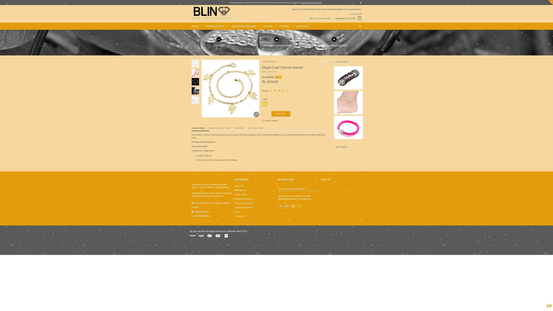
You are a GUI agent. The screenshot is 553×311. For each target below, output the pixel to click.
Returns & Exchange (244, 203)
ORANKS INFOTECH (237, 231)
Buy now (281, 114)
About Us (239, 186)
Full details (198, 128)
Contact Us (240, 216)
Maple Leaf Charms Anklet (282, 67)
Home (265, 61)
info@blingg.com (201, 211)
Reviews (239, 128)
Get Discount (256, 128)
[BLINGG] (211, 13)
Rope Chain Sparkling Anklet (349, 101)
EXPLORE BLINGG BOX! (311, 3)
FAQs (237, 212)
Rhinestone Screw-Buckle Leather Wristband (348, 125)
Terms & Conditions (244, 207)
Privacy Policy (241, 194)
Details (349, 86)
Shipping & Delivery (243, 199)
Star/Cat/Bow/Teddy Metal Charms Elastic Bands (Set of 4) (348, 74)
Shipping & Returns (220, 128)
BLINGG (274, 61)
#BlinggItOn (240, 190)
